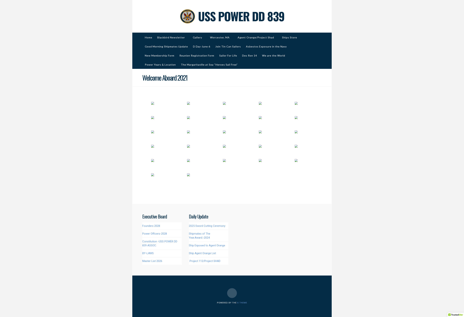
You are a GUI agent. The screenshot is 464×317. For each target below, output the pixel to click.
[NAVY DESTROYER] (232, 16)
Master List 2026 (152, 261)
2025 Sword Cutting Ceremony (207, 226)
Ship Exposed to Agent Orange (207, 245)
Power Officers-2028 (154, 233)
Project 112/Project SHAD (205, 261)
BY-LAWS (148, 253)
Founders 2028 (151, 226)
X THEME (242, 303)
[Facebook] (232, 293)
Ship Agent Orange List (202, 253)
